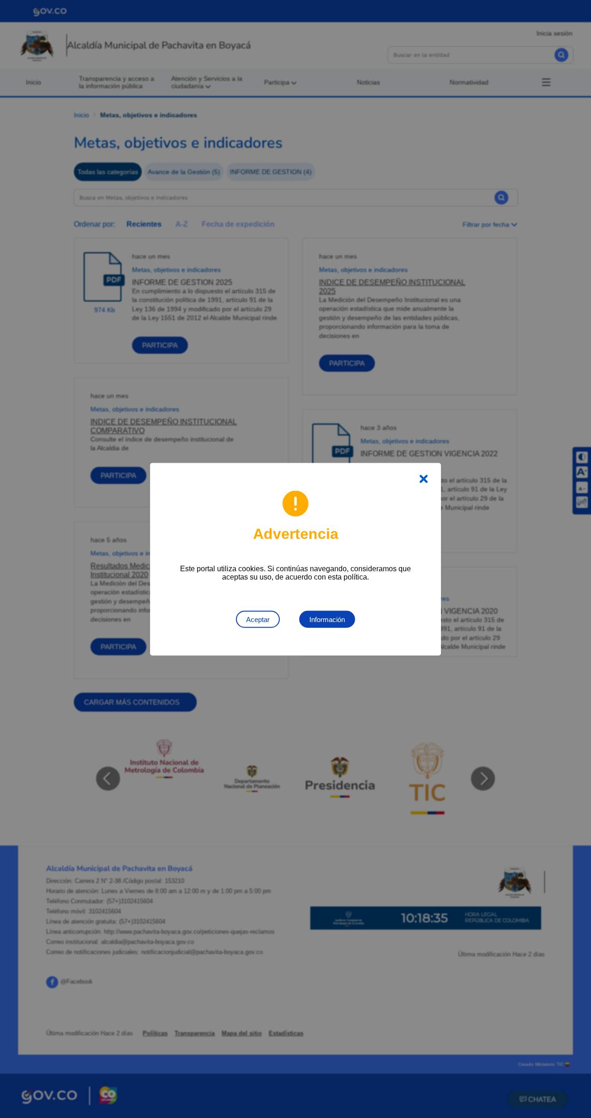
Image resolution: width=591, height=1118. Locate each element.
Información (327, 619)
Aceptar (258, 619)
